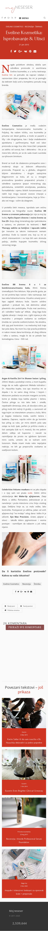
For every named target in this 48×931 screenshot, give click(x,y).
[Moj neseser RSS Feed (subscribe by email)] (12, 18)
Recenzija (29, 26)
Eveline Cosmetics (14, 26)
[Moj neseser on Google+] (9, 18)
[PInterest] (31, 51)
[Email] (36, 51)
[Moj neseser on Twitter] (5, 18)
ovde (30, 493)
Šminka (38, 26)
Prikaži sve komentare (24, 627)
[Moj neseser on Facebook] (2, 18)
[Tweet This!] (16, 51)
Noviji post (11, 606)
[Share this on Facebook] (11, 51)
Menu (25, 18)
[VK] (26, 51)
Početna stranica (13, 610)
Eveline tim (7, 75)
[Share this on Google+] (20, 51)
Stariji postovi (28, 606)
